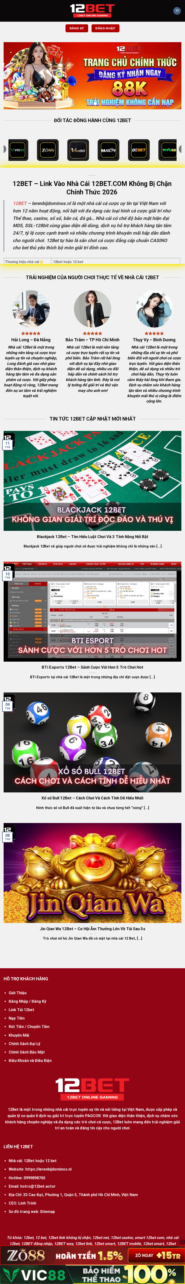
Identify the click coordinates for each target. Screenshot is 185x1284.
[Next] (171, 76)
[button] (177, 11)
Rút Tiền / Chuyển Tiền (29, 1026)
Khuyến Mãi (19, 1035)
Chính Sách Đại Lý (24, 1043)
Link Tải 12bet (21, 1009)
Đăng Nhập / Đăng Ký (27, 1001)
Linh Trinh (27, 1203)
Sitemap (47, 1211)
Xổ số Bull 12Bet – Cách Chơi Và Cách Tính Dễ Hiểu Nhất (92, 798)
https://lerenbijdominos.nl (48, 1169)
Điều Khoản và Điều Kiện (30, 1060)
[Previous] (13, 76)
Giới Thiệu (17, 993)
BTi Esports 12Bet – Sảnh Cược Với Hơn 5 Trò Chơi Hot (92, 667)
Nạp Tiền (17, 1018)
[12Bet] (92, 11)
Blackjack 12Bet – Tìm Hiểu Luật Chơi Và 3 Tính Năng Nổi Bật (92, 536)
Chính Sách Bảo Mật (27, 1052)
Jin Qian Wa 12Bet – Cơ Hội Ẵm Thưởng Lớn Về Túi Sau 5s (92, 929)
